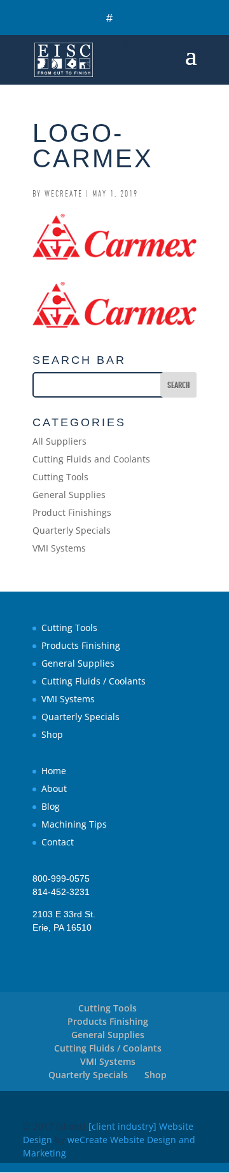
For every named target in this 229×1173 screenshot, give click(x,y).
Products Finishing (80, 645)
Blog (50, 806)
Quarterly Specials (71, 530)
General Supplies (69, 495)
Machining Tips (74, 824)
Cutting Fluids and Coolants (91, 459)
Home (53, 771)
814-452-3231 (61, 892)
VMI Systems (59, 548)
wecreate (64, 193)
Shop (52, 734)
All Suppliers (59, 441)
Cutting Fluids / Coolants (93, 681)
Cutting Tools (60, 477)
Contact (57, 842)
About (54, 788)
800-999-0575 (61, 878)
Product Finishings (71, 512)
